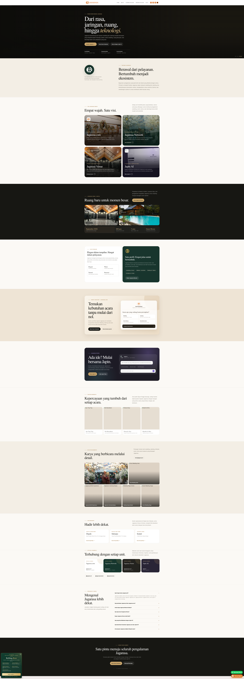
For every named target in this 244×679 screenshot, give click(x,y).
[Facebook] (151, 2)
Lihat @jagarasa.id (139, 457)
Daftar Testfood (11, 674)
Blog (147, 2)
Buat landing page (141, 366)
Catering (145, 316)
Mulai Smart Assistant (94, 329)
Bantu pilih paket (133, 366)
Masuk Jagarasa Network (132, 278)
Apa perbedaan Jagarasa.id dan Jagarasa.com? (125, 603)
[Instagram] (155, 2)
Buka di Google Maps (90, 540)
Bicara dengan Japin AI (117, 44)
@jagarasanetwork (99, 575)
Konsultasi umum (144, 321)
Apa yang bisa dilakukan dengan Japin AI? (124, 620)
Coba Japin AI (93, 374)
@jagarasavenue (110, 575)
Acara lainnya (128, 321)
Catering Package (130, 2)
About (122, 2)
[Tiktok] (153, 2)
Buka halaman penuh (107, 329)
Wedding (127, 316)
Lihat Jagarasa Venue (138, 200)
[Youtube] (157, 2)
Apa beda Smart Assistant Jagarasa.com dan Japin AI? (127, 624)
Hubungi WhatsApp (128, 663)
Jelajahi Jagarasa (90, 44)
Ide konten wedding (124, 366)
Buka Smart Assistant (103, 44)
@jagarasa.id (89, 575)
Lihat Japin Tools (102, 374)
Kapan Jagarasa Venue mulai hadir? (122, 616)
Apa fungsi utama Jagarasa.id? (121, 593)
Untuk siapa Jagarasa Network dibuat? (123, 607)
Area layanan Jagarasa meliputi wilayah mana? (125, 628)
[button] (138, 371)
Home (118, 2)
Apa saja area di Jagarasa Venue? (122, 611)
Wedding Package (140, 2)
